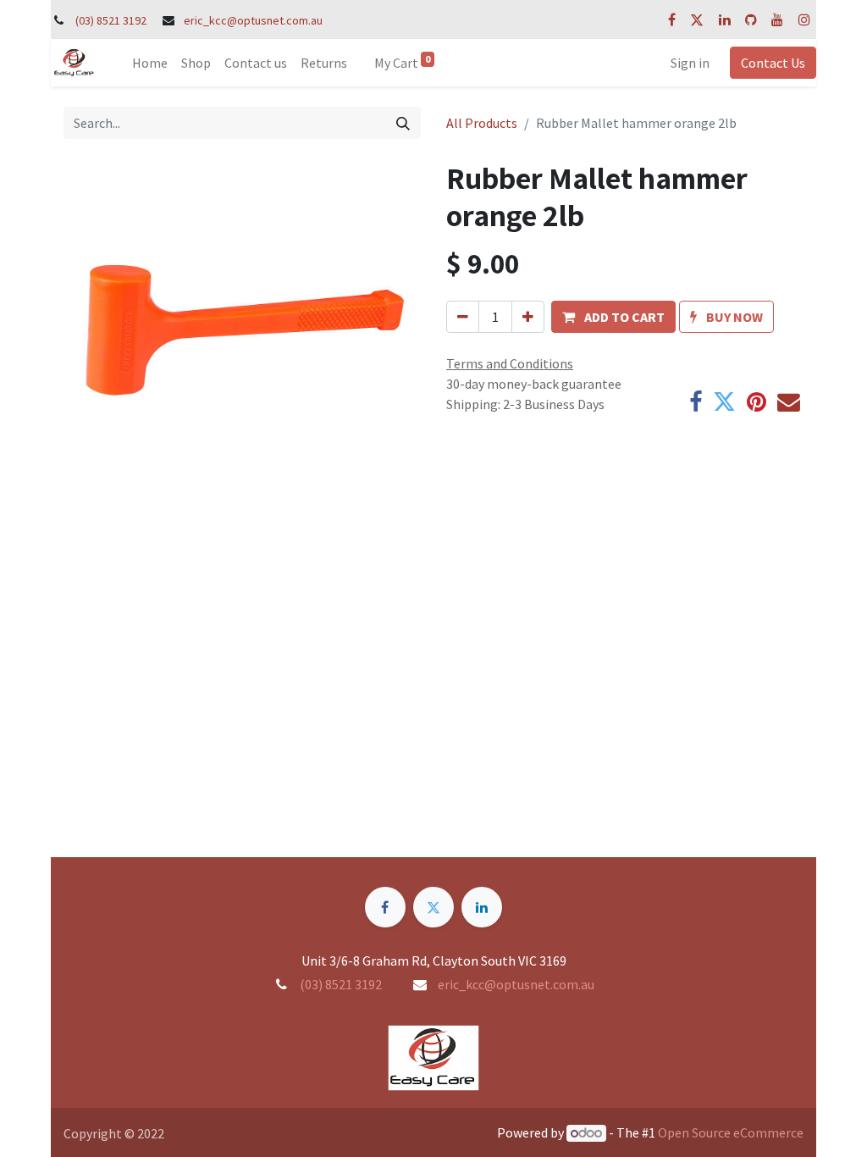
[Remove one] (462, 317)
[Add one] (527, 317)
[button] (613, 317)
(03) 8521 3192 (110, 20)
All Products (481, 122)
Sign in (690, 62)
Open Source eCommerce (730, 1132)
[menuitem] (149, 63)
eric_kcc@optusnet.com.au (253, 20)
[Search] (403, 123)
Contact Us (773, 62)
